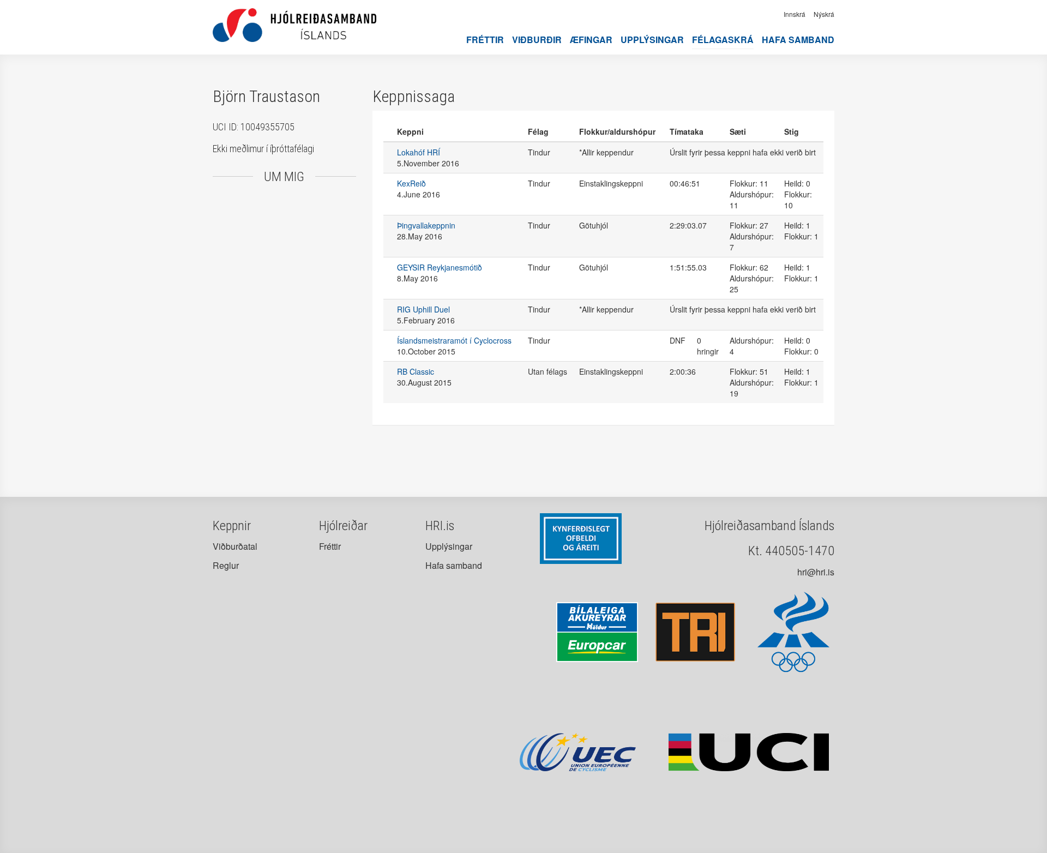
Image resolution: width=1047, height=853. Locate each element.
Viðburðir (537, 39)
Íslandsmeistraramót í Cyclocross (454, 340)
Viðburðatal (235, 546)
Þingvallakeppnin (426, 225)
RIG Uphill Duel (423, 309)
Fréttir (485, 39)
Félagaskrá (723, 39)
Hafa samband (798, 39)
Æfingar (591, 39)
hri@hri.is (815, 572)
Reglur (226, 565)
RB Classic (415, 371)
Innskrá (794, 14)
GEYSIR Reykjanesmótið (439, 267)
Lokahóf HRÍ (418, 152)
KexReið (411, 183)
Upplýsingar (652, 39)
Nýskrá (824, 14)
